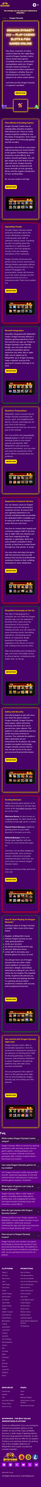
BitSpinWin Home (7, 1472)
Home (4, 18)
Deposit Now (20, 93)
